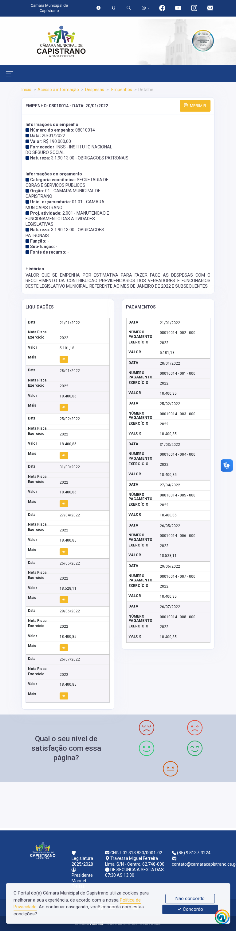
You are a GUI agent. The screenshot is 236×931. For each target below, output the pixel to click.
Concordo (192, 909)
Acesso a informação (58, 89)
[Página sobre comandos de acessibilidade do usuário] (145, 8)
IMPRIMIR (197, 105)
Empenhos (121, 89)
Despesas (94, 89)
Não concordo (190, 898)
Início (26, 89)
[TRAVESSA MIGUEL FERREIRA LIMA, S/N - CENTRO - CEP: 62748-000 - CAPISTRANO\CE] (118, 804)
